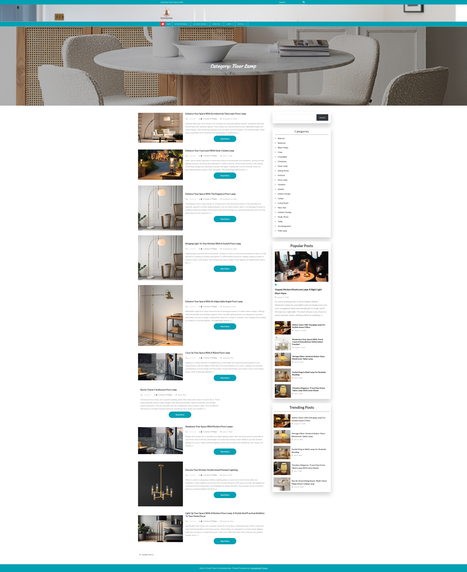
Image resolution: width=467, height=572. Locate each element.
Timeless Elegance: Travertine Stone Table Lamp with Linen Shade (308, 389)
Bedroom (282, 143)
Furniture (216, 24)
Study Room (283, 217)
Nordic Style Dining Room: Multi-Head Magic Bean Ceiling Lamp (309, 482)
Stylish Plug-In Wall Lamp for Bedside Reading (309, 450)
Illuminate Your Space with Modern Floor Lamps (209, 426)
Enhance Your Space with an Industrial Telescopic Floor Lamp (215, 113)
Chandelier (282, 157)
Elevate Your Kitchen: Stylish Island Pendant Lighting (211, 470)
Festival (240, 24)
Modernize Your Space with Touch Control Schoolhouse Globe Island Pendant (307, 341)
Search (322, 117)
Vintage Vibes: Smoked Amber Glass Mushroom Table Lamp (308, 357)
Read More (225, 139)
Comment (192, 119)
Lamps (228, 24)
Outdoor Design (199, 24)
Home (168, 24)
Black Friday (283, 147)
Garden (281, 189)
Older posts (147, 555)
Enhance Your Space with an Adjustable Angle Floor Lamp (214, 301)
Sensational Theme (259, 568)
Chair (280, 152)
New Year (282, 207)
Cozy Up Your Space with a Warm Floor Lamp (207, 352)
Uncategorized (284, 226)
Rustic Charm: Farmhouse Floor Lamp (158, 389)
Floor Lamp (282, 180)
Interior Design (181, 24)
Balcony (281, 138)
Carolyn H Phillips (210, 119)
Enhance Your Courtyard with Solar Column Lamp (209, 150)
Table (280, 221)
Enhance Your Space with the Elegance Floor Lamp (210, 194)
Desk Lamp (283, 166)
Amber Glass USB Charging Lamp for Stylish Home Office (308, 326)
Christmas (282, 161)
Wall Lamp (282, 230)
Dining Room (283, 170)
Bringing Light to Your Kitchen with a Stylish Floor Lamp (213, 243)
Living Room (283, 203)
